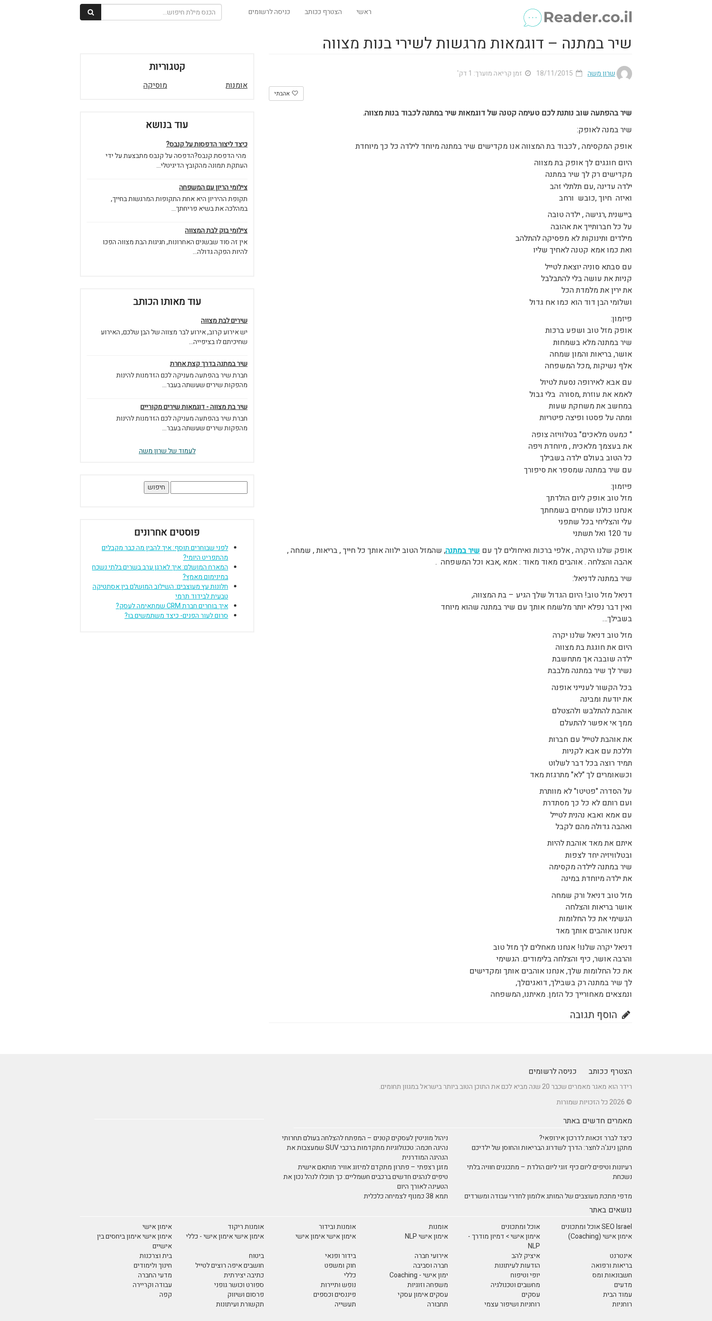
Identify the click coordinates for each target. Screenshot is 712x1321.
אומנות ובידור (337, 1227)
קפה (165, 1295)
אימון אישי (157, 1227)
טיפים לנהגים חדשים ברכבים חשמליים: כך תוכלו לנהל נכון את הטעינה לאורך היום (365, 1182)
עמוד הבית (617, 1295)
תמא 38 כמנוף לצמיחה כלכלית (406, 1196)
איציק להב (525, 1256)
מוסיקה (155, 85)
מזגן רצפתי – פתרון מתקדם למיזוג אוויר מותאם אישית (373, 1167)
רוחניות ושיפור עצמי (512, 1304)
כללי (350, 1275)
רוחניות (622, 1304)
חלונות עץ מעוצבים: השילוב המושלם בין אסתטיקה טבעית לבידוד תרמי (160, 591)
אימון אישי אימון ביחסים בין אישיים (134, 1241)
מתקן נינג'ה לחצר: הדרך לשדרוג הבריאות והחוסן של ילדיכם (552, 1148)
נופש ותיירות (338, 1285)
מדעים (623, 1285)
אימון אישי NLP (426, 1236)
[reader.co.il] (577, 12)
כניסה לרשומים (269, 12)
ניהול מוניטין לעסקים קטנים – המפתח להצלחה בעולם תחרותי (365, 1138)
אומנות (237, 85)
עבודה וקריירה (152, 1285)
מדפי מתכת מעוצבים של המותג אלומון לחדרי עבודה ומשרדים (548, 1196)
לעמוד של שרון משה (167, 451)
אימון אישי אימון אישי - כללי (225, 1236)
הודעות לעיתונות (517, 1265)
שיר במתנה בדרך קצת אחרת (209, 364)
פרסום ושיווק (245, 1295)
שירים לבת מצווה (224, 321)
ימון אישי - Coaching (418, 1275)
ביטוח (256, 1256)
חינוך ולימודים (153, 1265)
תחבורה (437, 1304)
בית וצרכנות (155, 1256)
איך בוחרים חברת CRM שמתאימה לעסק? (172, 606)
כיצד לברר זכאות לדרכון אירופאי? (585, 1138)
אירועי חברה (431, 1256)
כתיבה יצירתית (244, 1275)
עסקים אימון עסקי (423, 1295)
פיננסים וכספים (334, 1295)
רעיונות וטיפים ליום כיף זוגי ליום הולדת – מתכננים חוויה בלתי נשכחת (549, 1172)
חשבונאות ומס (612, 1275)
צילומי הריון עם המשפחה (213, 187)
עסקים (531, 1295)
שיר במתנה (463, 550)
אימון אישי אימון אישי (325, 1236)
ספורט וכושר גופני (239, 1285)
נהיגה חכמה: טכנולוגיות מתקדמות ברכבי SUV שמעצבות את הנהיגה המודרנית (367, 1153)
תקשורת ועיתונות (240, 1304)
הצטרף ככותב (323, 12)
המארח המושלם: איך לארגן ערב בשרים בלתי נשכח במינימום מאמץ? (160, 572)
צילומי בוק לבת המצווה (216, 231)
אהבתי (282, 93)
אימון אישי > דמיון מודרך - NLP (504, 1241)
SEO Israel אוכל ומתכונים (596, 1227)
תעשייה (345, 1304)
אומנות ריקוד (246, 1227)
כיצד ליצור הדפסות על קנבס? (207, 144)
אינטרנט (621, 1256)
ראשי (363, 12)
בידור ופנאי (340, 1256)
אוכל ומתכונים (520, 1227)
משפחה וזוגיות (427, 1285)
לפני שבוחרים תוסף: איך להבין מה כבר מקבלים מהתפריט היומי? (165, 553)
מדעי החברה (155, 1275)
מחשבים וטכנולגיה (515, 1285)
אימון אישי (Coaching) (600, 1236)
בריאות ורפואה (611, 1265)
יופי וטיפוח (525, 1275)
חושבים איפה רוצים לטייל (229, 1265)
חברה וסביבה (430, 1265)
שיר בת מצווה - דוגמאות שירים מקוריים (194, 407)
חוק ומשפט (340, 1265)
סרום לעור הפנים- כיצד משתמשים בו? (176, 616)
